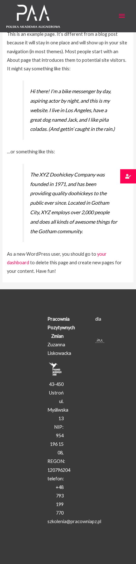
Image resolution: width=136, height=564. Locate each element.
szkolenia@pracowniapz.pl (74, 521)
